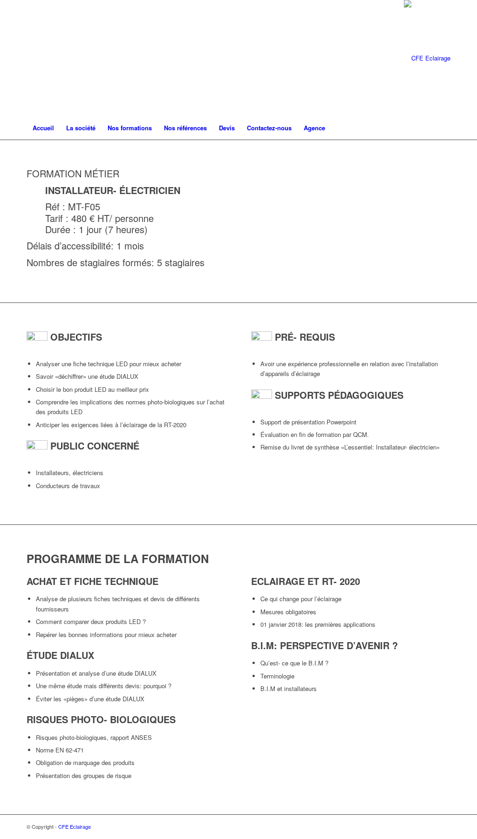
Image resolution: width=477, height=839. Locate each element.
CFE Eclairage (74, 826)
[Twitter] (43, 58)
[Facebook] (29, 58)
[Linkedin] (57, 58)
